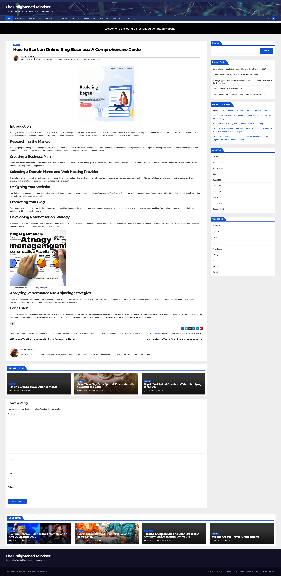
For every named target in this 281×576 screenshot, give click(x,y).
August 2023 (218, 168)
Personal (118, 19)
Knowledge (89, 19)
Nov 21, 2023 (84, 540)
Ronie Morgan (97, 391)
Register (132, 19)
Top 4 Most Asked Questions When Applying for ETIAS (172, 385)
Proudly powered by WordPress (15, 571)
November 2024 (219, 157)
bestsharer (29, 540)
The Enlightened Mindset (27, 7)
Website (11, 487)
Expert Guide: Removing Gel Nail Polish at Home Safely (235, 75)
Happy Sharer (29, 56)
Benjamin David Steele (222, 128)
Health (75, 19)
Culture (104, 19)
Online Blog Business (72, 59)
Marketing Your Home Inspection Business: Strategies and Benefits (44, 339)
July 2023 (217, 174)
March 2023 (217, 197)
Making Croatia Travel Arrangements (33, 386)
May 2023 (217, 186)
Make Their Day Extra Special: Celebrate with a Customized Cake (105, 385)
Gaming (216, 237)
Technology (35, 19)
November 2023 (219, 163)
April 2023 (217, 192)
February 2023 (219, 203)
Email (10, 473)
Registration (155, 333)
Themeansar (43, 571)
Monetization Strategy (56, 59)
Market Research (42, 59)
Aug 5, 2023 (150, 540)
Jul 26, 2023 (218, 540)
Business (19, 19)
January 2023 (218, 209)
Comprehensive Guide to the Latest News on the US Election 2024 (239, 69)
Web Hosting (85, 59)
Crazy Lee (27, 391)
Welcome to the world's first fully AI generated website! (140, 28)
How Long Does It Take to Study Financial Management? (173, 339)
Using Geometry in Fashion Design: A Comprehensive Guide (245, 110)
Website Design (95, 59)
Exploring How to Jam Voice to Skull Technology (244, 124)
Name (11, 460)
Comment (12, 414)
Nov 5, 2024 (15, 540)
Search (215, 43)
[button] (269, 19)
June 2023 (217, 180)
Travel (63, 19)
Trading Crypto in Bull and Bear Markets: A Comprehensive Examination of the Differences (171, 536)
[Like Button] (12, 323)
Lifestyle (51, 19)
